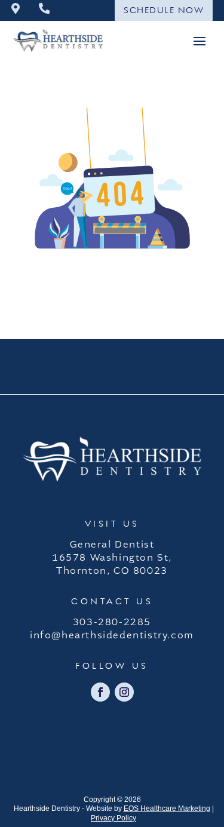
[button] (199, 40)
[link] (15, 9)
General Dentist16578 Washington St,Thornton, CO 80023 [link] (112, 558)
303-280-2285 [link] (112, 622)
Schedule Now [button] (164, 10)
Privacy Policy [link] (113, 818)
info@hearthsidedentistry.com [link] (112, 635)
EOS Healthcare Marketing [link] (167, 808)
